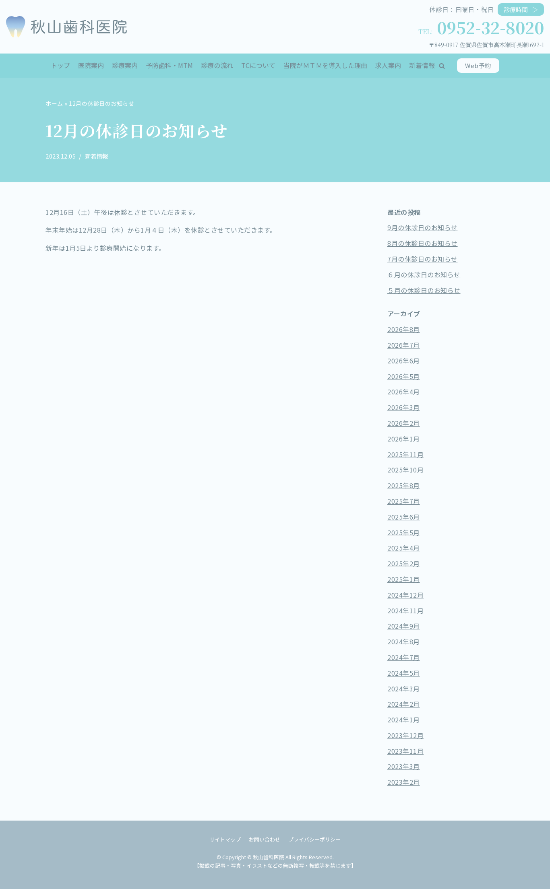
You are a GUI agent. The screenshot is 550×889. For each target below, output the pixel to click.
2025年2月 (403, 563)
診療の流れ (217, 65)
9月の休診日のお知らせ (422, 227)
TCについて (258, 65)
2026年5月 (403, 376)
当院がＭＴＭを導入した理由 (325, 65)
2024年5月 (403, 673)
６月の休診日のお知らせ (424, 274)
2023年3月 (403, 766)
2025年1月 (403, 579)
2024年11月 (405, 610)
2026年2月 (403, 423)
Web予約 (478, 65)
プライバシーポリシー (314, 839)
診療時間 (521, 9)
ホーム (54, 103)
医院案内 (91, 65)
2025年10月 (405, 469)
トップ (60, 65)
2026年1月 (403, 438)
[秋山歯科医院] (66, 26)
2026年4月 (403, 391)
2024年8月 (403, 641)
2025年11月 (405, 454)
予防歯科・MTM (169, 65)
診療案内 (125, 65)
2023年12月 (405, 735)
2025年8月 (403, 485)
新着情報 (422, 65)
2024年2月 (403, 704)
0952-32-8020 (490, 27)
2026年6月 (403, 360)
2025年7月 (403, 501)
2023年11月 (405, 751)
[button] (442, 66)
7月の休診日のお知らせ (422, 259)
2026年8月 (403, 329)
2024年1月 (403, 719)
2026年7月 (403, 345)
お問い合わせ (264, 839)
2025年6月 (403, 517)
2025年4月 (403, 548)
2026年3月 (403, 407)
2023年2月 (403, 782)
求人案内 (388, 65)
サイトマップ (225, 839)
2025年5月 (403, 532)
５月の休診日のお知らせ (424, 290)
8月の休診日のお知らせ (422, 243)
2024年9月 (403, 626)
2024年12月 (405, 595)
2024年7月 (403, 657)
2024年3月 (403, 688)
